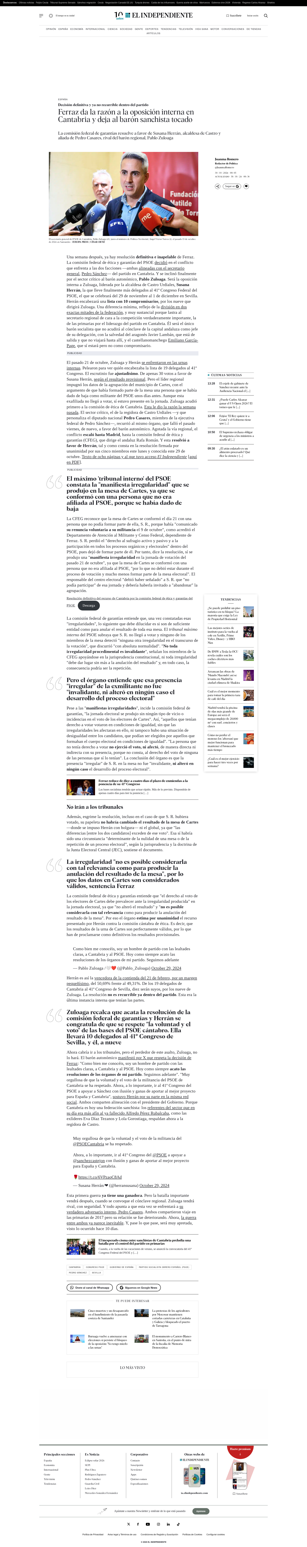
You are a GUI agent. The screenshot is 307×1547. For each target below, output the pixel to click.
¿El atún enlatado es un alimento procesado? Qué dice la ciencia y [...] (234, 452)
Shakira (271, 2)
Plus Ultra (90, 1469)
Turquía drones (142, 2)
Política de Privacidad (92, 1534)
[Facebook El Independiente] (138, 1524)
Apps (133, 1474)
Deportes (151, 28)
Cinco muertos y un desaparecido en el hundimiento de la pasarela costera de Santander (108, 1314)
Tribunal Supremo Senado (63, 2)
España (63, 28)
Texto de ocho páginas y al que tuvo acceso (134, 456)
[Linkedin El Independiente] (168, 1524)
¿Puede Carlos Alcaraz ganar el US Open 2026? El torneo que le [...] (235, 403)
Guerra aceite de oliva (187, 2)
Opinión (51, 28)
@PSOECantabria (88, 1144)
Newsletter (136, 1469)
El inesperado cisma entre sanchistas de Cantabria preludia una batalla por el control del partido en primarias (145, 1241)
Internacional (95, 28)
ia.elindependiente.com (194, 1493)
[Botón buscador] (266, 16)
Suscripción (137, 1465)
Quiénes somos (139, 1479)
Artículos (153, 33)
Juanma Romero (226, 159)
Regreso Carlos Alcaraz (253, 2)
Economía (76, 28)
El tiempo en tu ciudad (65, 15)
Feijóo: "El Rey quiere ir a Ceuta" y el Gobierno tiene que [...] (235, 419)
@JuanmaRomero (224, 167)
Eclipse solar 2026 (94, 1460)
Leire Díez (90, 1488)
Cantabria (75, 1267)
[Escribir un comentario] (246, 186)
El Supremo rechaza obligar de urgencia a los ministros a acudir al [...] (236, 436)
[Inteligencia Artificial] (194, 1486)
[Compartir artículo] (217, 186)
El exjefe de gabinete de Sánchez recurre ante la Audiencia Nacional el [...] (234, 387)
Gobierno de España (122, 1267)
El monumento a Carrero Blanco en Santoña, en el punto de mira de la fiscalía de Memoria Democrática (171, 1342)
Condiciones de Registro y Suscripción (159, 1534)
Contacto (135, 1460)
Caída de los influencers (163, 2)
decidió (161, 262)
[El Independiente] (153, 16)
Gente (139, 28)
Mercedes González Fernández (101, 1493)
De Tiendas (254, 28)
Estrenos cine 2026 (221, 2)
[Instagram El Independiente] (158, 1524)
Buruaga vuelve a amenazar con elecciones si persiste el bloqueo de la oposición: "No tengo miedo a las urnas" (107, 1342)
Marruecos (205, 2)
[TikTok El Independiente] (178, 1525)
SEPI (87, 1465)
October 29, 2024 (166, 968)
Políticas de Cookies (192, 1534)
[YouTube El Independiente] (148, 1524)
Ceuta (101, 2)
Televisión (186, 28)
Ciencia (113, 28)
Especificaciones (139, 1483)
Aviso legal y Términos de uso (122, 1534)
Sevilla (96, 1272)
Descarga (89, 605)
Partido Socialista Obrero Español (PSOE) (164, 1267)
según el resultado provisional (119, 379)
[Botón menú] (41, 15)
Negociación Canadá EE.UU (119, 2)
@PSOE (160, 1155)
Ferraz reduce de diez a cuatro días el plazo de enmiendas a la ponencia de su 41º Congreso (143, 782)
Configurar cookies (215, 1534)
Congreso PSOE (95, 1267)
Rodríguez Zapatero (95, 1474)
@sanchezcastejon (89, 1160)
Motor (215, 28)
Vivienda (236, 2)
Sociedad (126, 28)
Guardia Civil (92, 1483)
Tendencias (168, 28)
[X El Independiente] (128, 1524)
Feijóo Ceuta (42, 2)
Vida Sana (201, 28)
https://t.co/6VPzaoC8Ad (100, 1177)
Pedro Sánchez (94, 273)
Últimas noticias (26, 2)
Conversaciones (233, 28)
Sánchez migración (86, 2)
